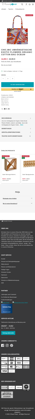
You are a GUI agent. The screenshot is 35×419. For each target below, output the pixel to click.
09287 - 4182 (7, 326)
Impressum (4, 275)
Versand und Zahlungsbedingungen (10, 261)
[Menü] (33, 4)
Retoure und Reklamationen (8, 266)
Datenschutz (4, 277)
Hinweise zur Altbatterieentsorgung (10, 280)
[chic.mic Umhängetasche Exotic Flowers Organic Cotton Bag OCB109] (17, 29)
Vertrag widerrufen (9, 333)
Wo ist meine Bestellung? (11, 203)
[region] (17, 29)
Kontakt (3, 258)
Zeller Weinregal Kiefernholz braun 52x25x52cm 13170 (10, 174)
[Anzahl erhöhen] (13, 78)
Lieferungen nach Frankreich (8, 294)
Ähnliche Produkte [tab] (9, 150)
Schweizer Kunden (6, 272)
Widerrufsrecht (5, 264)
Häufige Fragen (5, 269)
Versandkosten (30, 408)
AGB (2, 283)
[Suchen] (22, 4)
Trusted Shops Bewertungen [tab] (12, 136)
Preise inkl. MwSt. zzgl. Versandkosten (11, 61)
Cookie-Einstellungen (6, 299)
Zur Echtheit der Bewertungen (9, 297)
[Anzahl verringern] (3, 78)
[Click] (9, 4)
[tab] (16, 121)
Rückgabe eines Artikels (11, 198)
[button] (17, 90)
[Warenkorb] (29, 4)
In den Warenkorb (17, 84)
